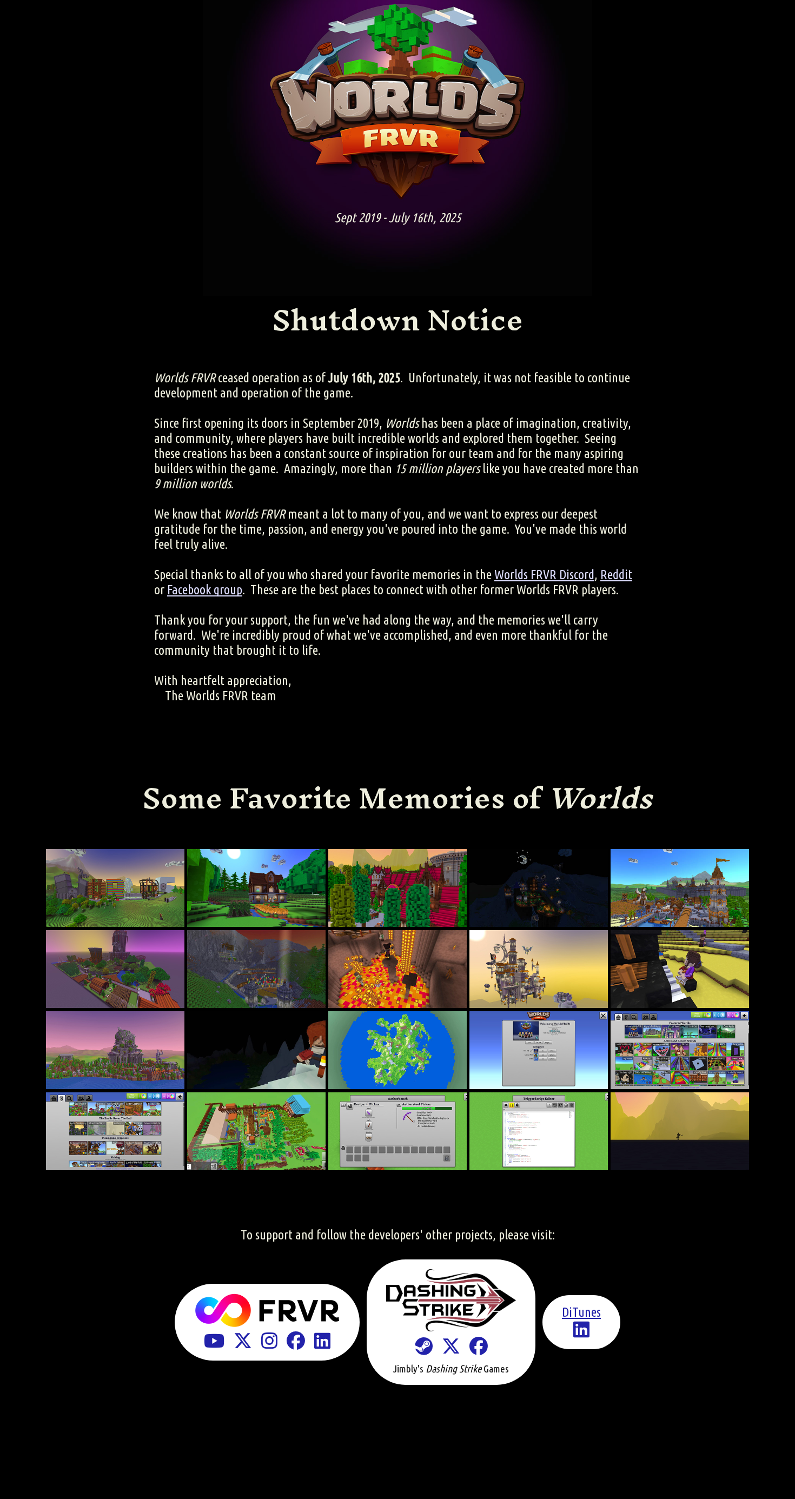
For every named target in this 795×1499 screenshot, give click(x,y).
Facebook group (204, 589)
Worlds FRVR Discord (544, 574)
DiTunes (581, 1312)
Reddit (616, 574)
